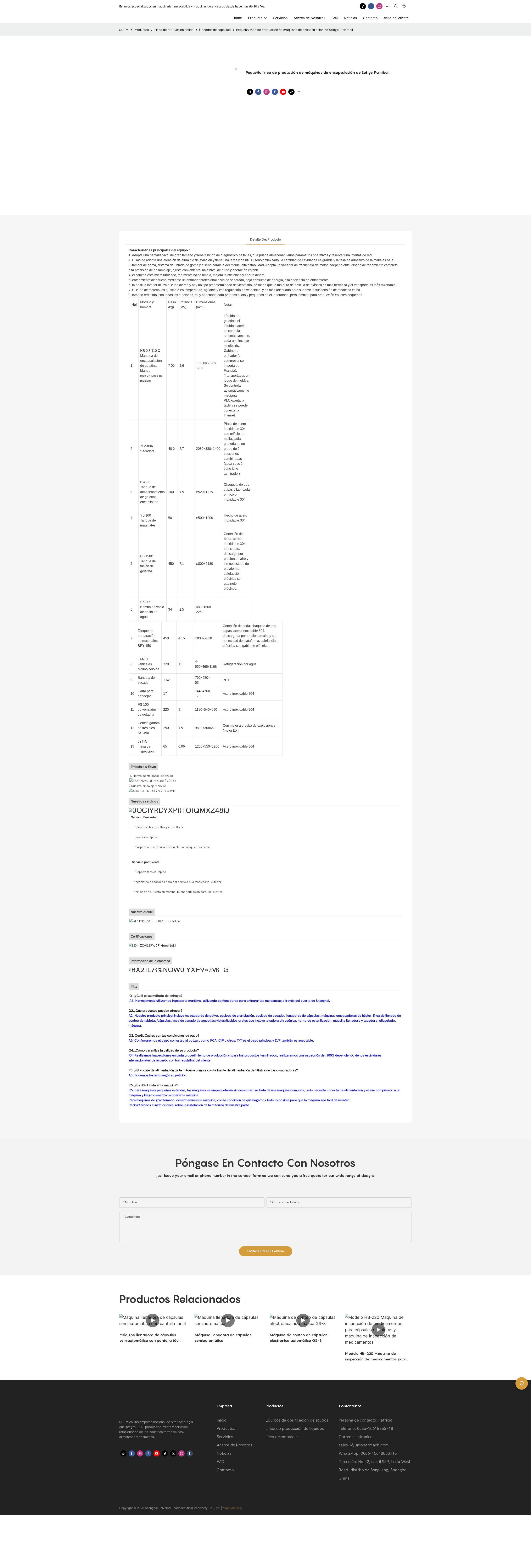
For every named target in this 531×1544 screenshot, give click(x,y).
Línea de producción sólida (174, 30)
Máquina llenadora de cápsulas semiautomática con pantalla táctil (150, 1338)
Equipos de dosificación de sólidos (297, 1420)
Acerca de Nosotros (234, 1445)
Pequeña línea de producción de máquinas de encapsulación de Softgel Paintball (294, 30)
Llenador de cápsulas (215, 30)
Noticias (224, 1453)
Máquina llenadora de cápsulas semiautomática (223, 1338)
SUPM (123, 30)
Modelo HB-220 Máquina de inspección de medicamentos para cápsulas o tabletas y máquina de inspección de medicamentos (375, 1356)
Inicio (222, 1420)
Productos (141, 30)
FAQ (221, 1461)
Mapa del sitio (232, 1508)
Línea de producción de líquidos (295, 1428)
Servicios (225, 1436)
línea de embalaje (282, 1436)
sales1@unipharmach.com (364, 1445)
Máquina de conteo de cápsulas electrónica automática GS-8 (299, 1338)
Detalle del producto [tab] (265, 239)
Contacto (225, 1470)
